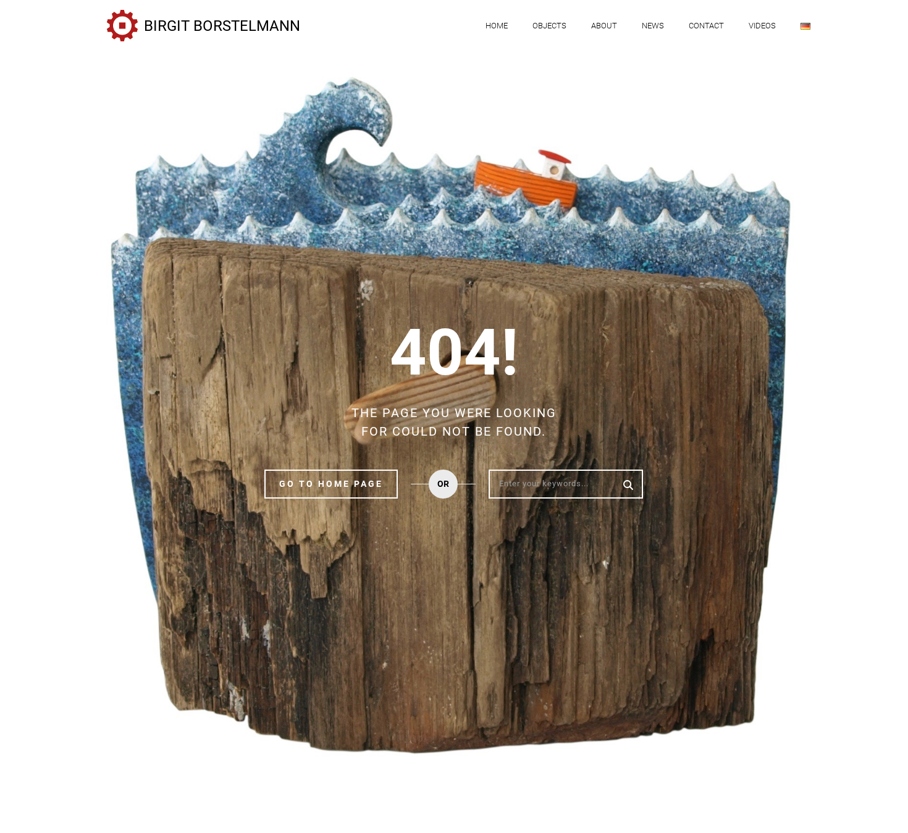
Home (497, 25)
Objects (549, 25)
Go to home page (331, 484)
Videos (762, 25)
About (604, 25)
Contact (706, 25)
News (653, 25)
